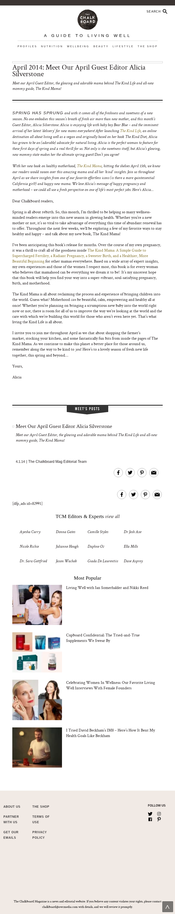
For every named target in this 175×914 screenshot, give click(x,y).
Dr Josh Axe (132, 532)
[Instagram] (159, 813)
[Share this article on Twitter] (130, 472)
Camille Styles (98, 532)
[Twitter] (150, 813)
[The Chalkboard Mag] (87, 18)
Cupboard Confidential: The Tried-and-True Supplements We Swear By (103, 637)
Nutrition (52, 46)
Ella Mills (131, 547)
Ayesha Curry (30, 532)
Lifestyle (123, 46)
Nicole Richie (29, 547)
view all (112, 517)
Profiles (27, 46)
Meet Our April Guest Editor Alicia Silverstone (64, 426)
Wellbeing (78, 46)
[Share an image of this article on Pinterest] (142, 472)
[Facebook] (150, 818)
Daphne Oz (96, 547)
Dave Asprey (133, 561)
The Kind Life (130, 131)
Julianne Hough (67, 547)
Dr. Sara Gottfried (33, 561)
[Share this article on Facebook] (118, 472)
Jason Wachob (66, 561)
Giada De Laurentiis (103, 561)
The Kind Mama (89, 166)
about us (12, 806)
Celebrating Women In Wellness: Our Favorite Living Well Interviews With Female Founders (110, 685)
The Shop (148, 46)
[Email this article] (153, 472)
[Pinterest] (159, 818)
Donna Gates (65, 532)
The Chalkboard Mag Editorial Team (57, 462)
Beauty (101, 46)
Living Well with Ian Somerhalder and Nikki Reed (107, 587)
